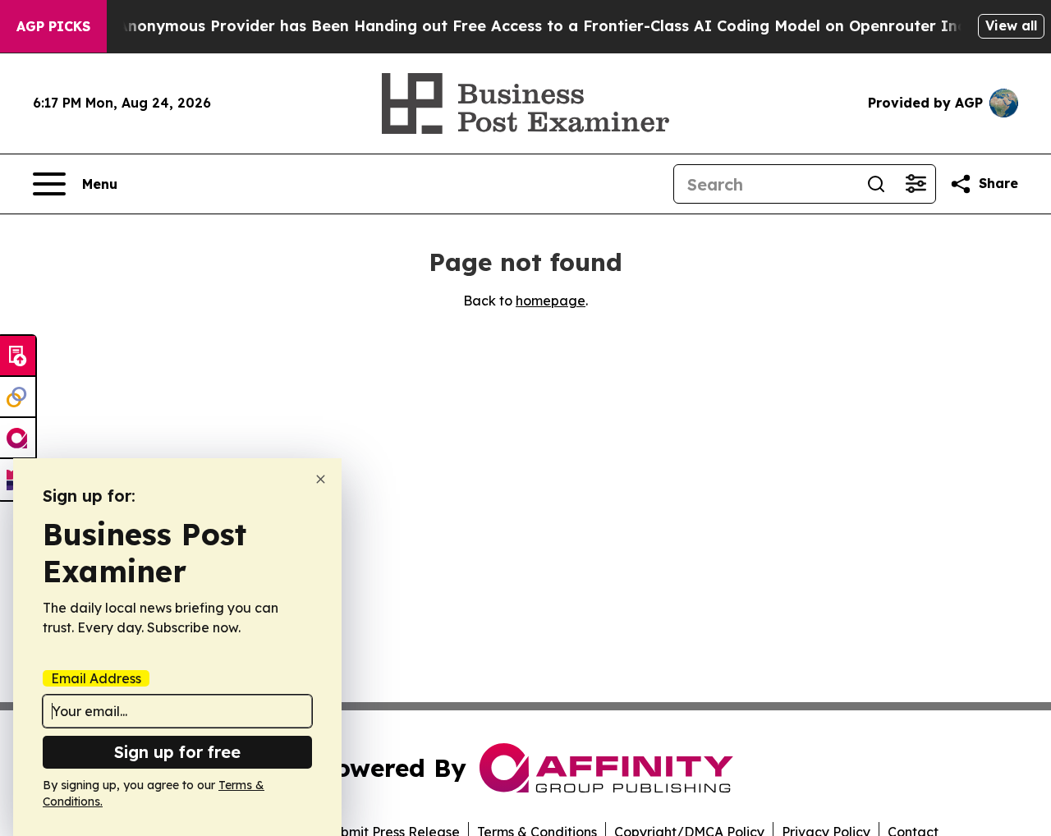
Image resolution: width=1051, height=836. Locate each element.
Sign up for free (177, 752)
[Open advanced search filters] (915, 184)
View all (1011, 25)
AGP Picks (53, 26)
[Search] (876, 184)
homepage (550, 300)
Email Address (96, 678)
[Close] (320, 479)
